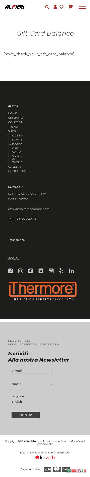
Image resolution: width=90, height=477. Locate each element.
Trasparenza (16, 240)
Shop (12, 131)
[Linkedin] (71, 271)
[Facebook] (10, 271)
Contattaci (17, 171)
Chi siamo (15, 117)
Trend (13, 126)
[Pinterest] (30, 271)
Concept (15, 122)
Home (12, 113)
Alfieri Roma (32, 441)
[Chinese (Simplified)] (73, 470)
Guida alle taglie (17, 159)
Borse (17, 144)
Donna (17, 135)
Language (18, 396)
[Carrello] (70, 6)
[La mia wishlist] (62, 7)
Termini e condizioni (55, 441)
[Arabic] (68, 470)
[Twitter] (41, 271)
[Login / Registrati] (47, 7)
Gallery (14, 166)
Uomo (17, 140)
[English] (78, 470)
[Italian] (84, 470)
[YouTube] (51, 271)
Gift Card (16, 150)
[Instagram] (20, 271)
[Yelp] (61, 271)
